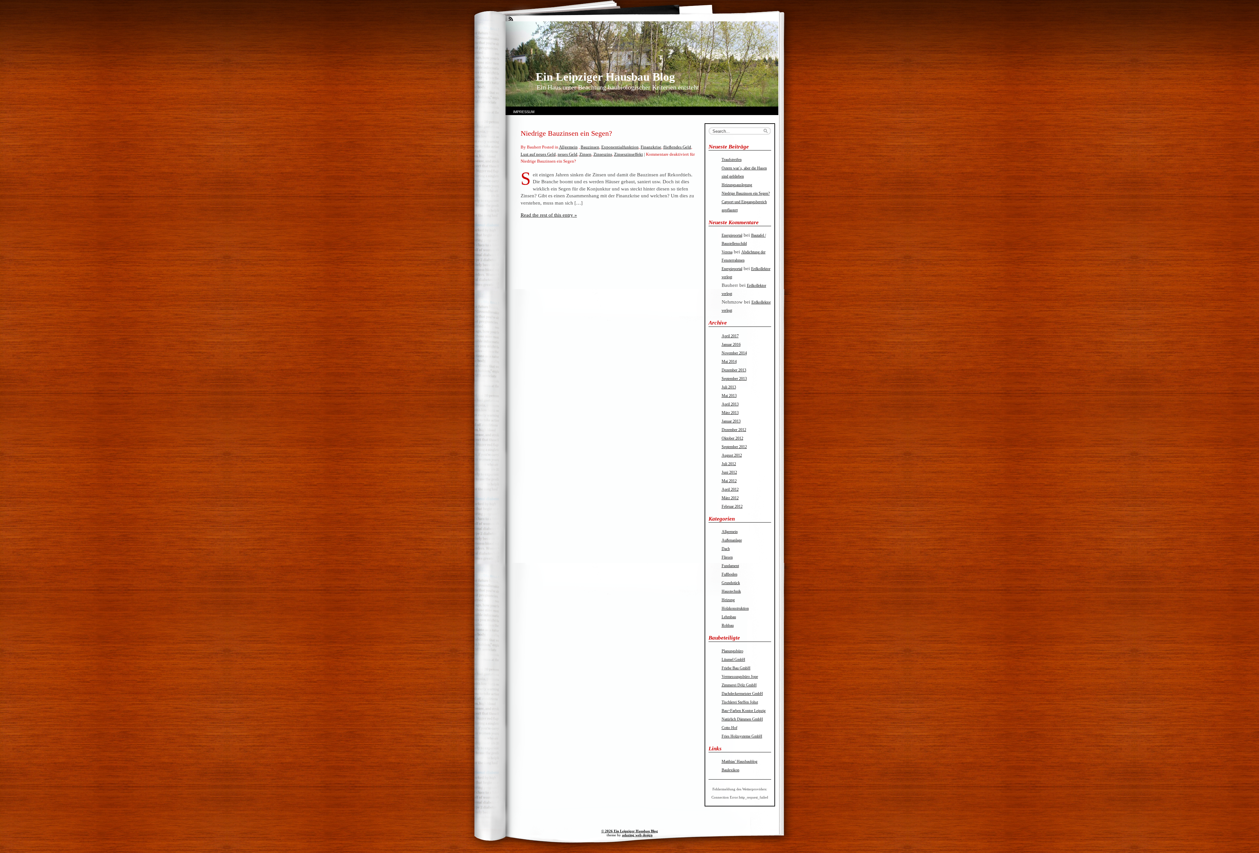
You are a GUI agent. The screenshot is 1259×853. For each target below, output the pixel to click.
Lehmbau (729, 617)
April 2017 (730, 336)
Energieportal (732, 235)
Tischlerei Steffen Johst (740, 702)
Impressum (523, 112)
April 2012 (730, 489)
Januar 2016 (731, 344)
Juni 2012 (729, 472)
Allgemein (568, 147)
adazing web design (637, 835)
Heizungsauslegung (737, 185)
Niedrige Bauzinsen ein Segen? (566, 133)
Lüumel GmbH (733, 659)
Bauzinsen (590, 147)
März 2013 (730, 412)
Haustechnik (731, 591)
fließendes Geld (677, 147)
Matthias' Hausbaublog (739, 761)
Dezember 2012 (734, 429)
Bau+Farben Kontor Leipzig (744, 710)
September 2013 (734, 378)
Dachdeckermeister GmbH (742, 693)
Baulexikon (730, 770)
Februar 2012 (732, 506)
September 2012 (734, 447)
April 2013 (730, 404)
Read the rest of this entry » (549, 215)
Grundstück (731, 583)
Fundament (730, 566)
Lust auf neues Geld (538, 154)
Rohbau (728, 625)
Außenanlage (732, 540)
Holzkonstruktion (735, 608)
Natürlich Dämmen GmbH (742, 719)
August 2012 (732, 455)
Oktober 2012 (732, 438)
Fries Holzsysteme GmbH (742, 736)
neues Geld (567, 154)
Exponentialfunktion (620, 147)
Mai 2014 (729, 361)
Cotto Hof (729, 727)
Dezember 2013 (734, 370)
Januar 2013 (731, 421)
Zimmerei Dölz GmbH (739, 685)
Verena (727, 252)
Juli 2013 (729, 387)
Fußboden (729, 574)
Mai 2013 (729, 395)
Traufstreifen (732, 159)
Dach (726, 548)
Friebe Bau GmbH (736, 668)
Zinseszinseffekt (628, 154)
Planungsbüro (732, 651)
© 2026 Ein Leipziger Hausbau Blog (629, 831)
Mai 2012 (729, 481)
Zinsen (585, 154)
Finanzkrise (651, 147)
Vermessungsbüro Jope (740, 676)
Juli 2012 (729, 464)
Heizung (728, 600)
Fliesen (727, 557)
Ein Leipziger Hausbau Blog (605, 76)
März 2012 (730, 498)
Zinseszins (602, 154)
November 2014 (734, 353)
